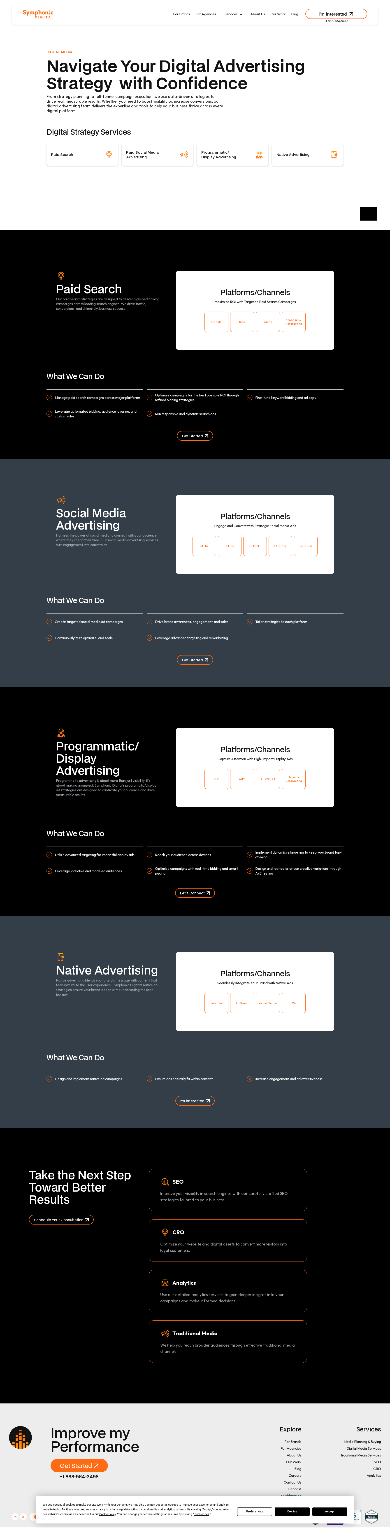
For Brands (181, 14)
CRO (377, 1469)
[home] (38, 14)
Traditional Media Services (360, 1455)
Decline (292, 1511)
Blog (294, 14)
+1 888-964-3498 (336, 21)
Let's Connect (192, 893)
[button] (233, 14)
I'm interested (192, 1100)
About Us (257, 14)
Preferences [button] (201, 1514)
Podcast (294, 1489)
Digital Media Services (363, 1448)
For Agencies (205, 14)
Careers (295, 1475)
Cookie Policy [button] (107, 1514)
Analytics (374, 1475)
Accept (329, 1511)
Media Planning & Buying (362, 1442)
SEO (377, 1462)
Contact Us (292, 1482)
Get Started (192, 435)
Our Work (278, 14)
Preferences (254, 1511)
